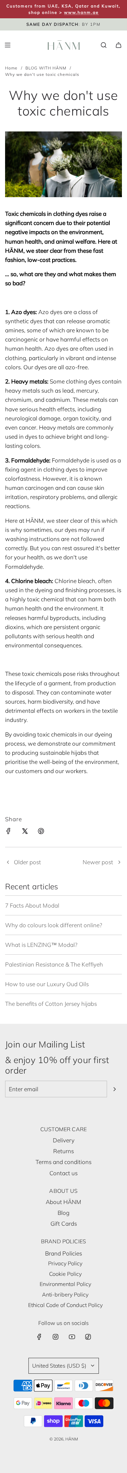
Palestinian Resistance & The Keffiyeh (54, 964)
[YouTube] (71, 1336)
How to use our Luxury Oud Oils (47, 984)
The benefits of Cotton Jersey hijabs (51, 1003)
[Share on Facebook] (8, 832)
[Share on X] (24, 832)
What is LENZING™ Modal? (41, 944)
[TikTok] (88, 1336)
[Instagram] (55, 1336)
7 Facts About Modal (32, 905)
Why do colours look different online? (53, 925)
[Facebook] (39, 1336)
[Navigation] (7, 45)
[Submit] (114, 1089)
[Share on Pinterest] (41, 832)
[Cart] (118, 45)
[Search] (103, 45)
